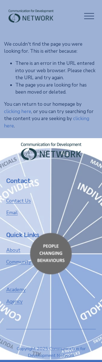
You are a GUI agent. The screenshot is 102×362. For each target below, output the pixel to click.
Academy (16, 289)
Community (18, 262)
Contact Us (18, 201)
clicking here (17, 111)
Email (12, 212)
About (13, 250)
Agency (14, 301)
